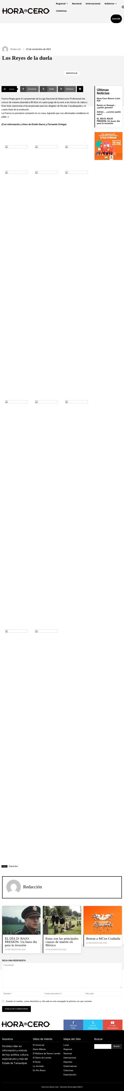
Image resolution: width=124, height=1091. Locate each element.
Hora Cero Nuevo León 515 (108, 99)
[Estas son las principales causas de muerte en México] (62, 920)
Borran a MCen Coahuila (103, 938)
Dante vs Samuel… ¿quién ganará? (106, 106)
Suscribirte (113, 1021)
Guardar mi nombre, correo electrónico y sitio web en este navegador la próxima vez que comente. (49, 1001)
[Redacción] (5, 49)
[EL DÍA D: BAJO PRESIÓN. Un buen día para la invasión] (21, 920)
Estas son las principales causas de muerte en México (62, 942)
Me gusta (73, 1021)
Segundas (13, 866)
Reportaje (72, 73)
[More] (80, 89)
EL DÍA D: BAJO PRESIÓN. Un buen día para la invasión (108, 121)
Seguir (93, 1021)
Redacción (15, 49)
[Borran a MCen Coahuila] (102, 920)
